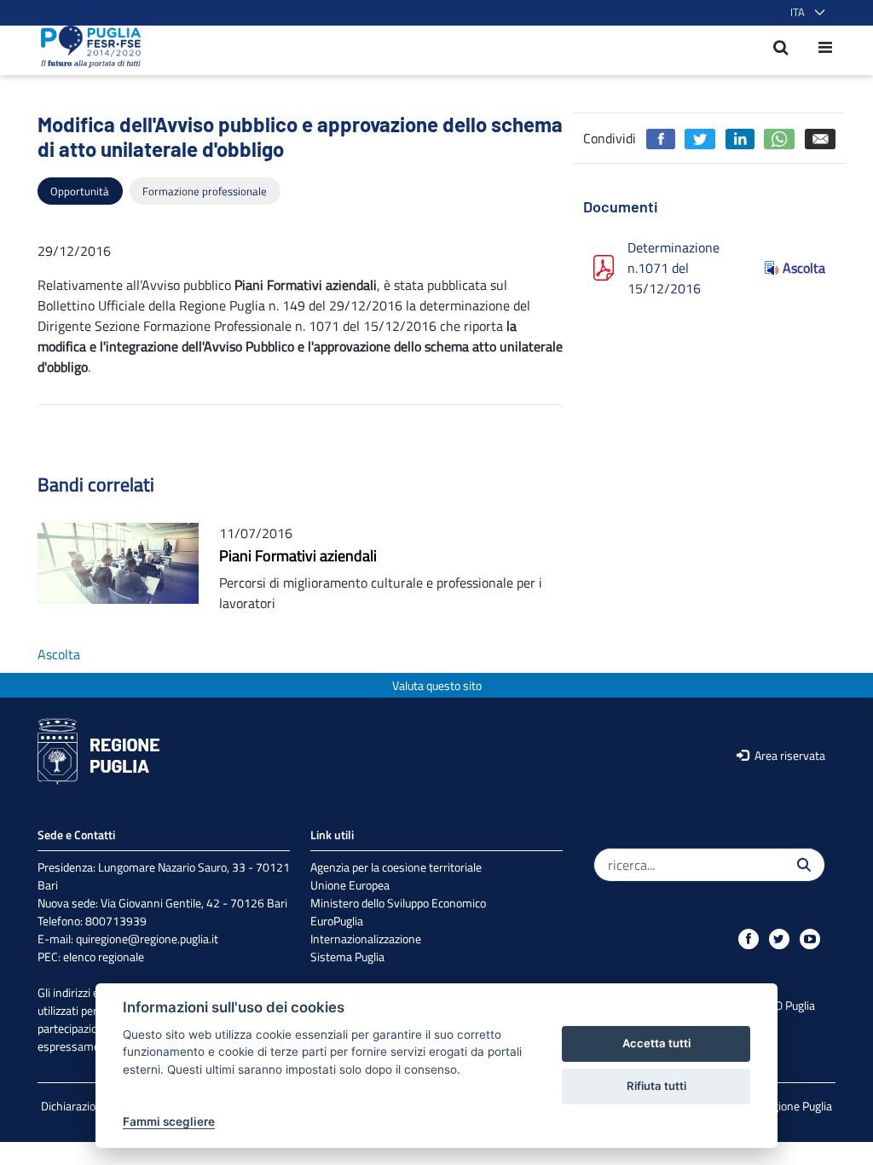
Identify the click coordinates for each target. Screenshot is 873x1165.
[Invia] (804, 864)
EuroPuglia (336, 921)
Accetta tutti (656, 1043)
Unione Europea (350, 885)
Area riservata (788, 755)
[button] (804, 12)
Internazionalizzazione (365, 939)
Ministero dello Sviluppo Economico (398, 903)
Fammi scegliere (169, 1121)
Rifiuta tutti (656, 1086)
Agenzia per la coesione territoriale (396, 867)
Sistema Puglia (347, 956)
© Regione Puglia (790, 1106)
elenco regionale (103, 956)
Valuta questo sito (437, 685)
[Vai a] (86, 47)
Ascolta (804, 268)
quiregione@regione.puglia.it (147, 939)
